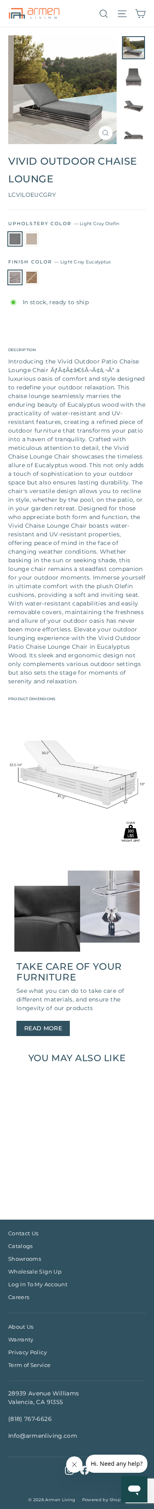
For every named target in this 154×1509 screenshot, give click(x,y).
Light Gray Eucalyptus (15, 277)
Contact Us (23, 1233)
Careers (18, 1297)
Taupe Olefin (32, 239)
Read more (43, 1028)
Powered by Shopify (104, 1499)
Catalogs (20, 1246)
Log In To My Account (37, 1284)
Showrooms (24, 1258)
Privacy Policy (27, 1352)
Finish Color (59, 262)
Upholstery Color (64, 223)
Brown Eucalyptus (32, 277)
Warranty (21, 1339)
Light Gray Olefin (15, 239)
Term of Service (29, 1365)
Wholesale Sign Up (35, 1271)
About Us (21, 1326)
